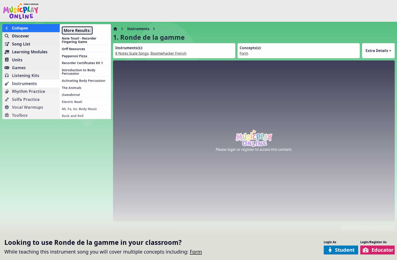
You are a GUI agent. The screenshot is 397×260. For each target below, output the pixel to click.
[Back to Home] (67, 11)
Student (344, 249)
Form (196, 251)
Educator (382, 249)
